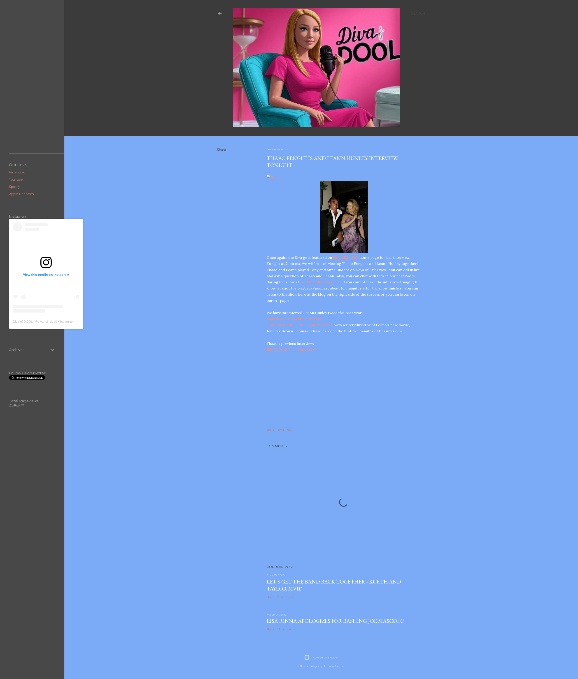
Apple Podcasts (21, 194)
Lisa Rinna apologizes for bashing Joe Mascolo (335, 620)
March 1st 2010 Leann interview (294, 319)
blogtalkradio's (346, 257)
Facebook (17, 172)
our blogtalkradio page (320, 282)
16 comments (286, 629)
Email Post (284, 429)
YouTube (16, 179)
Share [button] (221, 150)
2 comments (285, 597)
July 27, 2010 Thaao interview (291, 349)
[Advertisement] (32, 77)
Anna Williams (333, 666)
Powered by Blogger (324, 657)
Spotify (14, 187)
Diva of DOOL (23, 321)
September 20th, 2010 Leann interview (300, 325)
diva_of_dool (47, 321)
